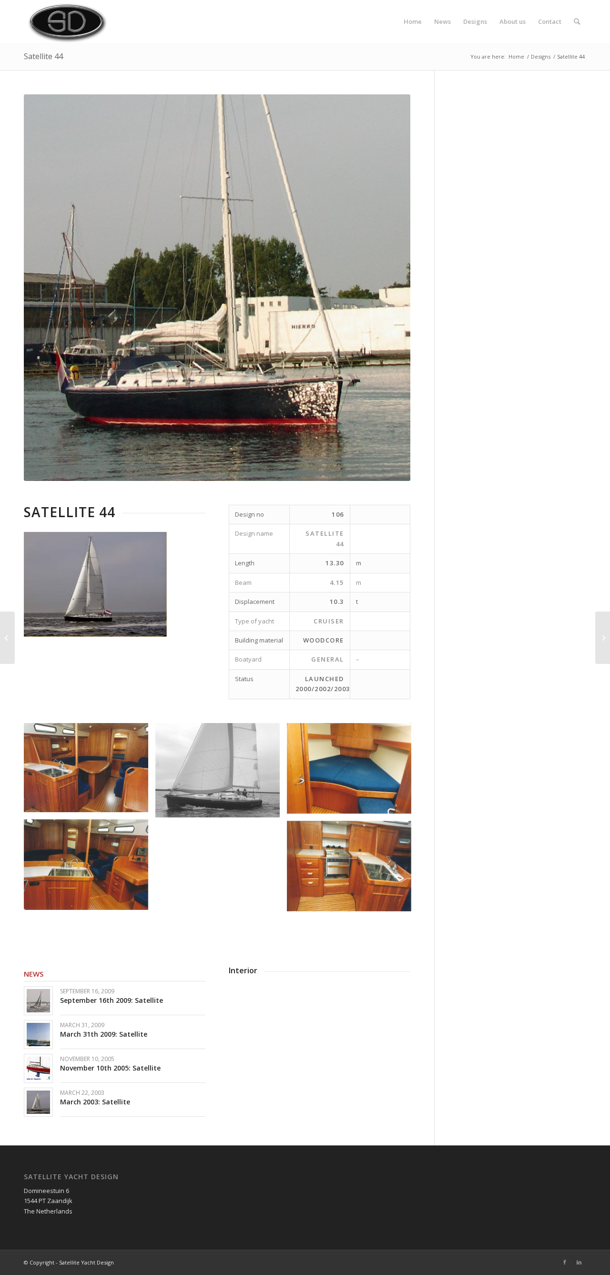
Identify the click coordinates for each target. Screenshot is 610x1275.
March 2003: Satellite (95, 1101)
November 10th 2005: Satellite (110, 1067)
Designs (540, 56)
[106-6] (89, 771)
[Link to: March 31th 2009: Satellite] (38, 1034)
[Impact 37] (7, 638)
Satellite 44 (43, 56)
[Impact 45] (602, 638)
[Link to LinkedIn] (579, 1262)
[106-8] (352, 772)
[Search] (577, 21)
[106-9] (89, 868)
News (33, 974)
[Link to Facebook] (565, 1262)
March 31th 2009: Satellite (103, 1034)
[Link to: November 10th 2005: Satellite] (38, 1068)
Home (516, 56)
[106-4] (221, 774)
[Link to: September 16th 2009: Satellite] (38, 1000)
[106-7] (352, 869)
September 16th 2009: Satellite (111, 1000)
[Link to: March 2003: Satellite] (38, 1102)
